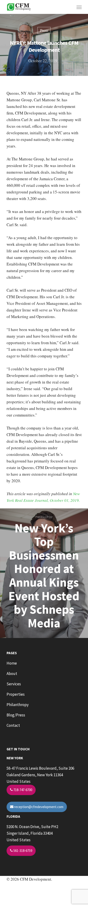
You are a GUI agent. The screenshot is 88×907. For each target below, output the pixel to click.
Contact (13, 725)
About (12, 673)
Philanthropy (18, 704)
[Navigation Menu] (79, 7)
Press (44, 30)
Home (12, 663)
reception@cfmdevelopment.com (38, 807)
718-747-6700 (22, 790)
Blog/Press (16, 715)
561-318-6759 (22, 850)
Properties (16, 694)
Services (14, 683)
